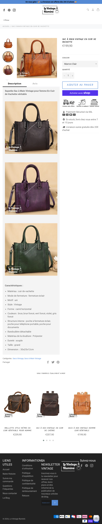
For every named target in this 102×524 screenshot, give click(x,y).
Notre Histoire (9, 474)
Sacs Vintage (18, 358)
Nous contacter (10, 493)
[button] (43, 440)
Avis (35, 83)
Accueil (6, 469)
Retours (25, 495)
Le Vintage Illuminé (17, 519)
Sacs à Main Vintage (32, 358)
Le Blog (6, 498)
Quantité (66, 70)
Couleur (65, 58)
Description (14, 83)
